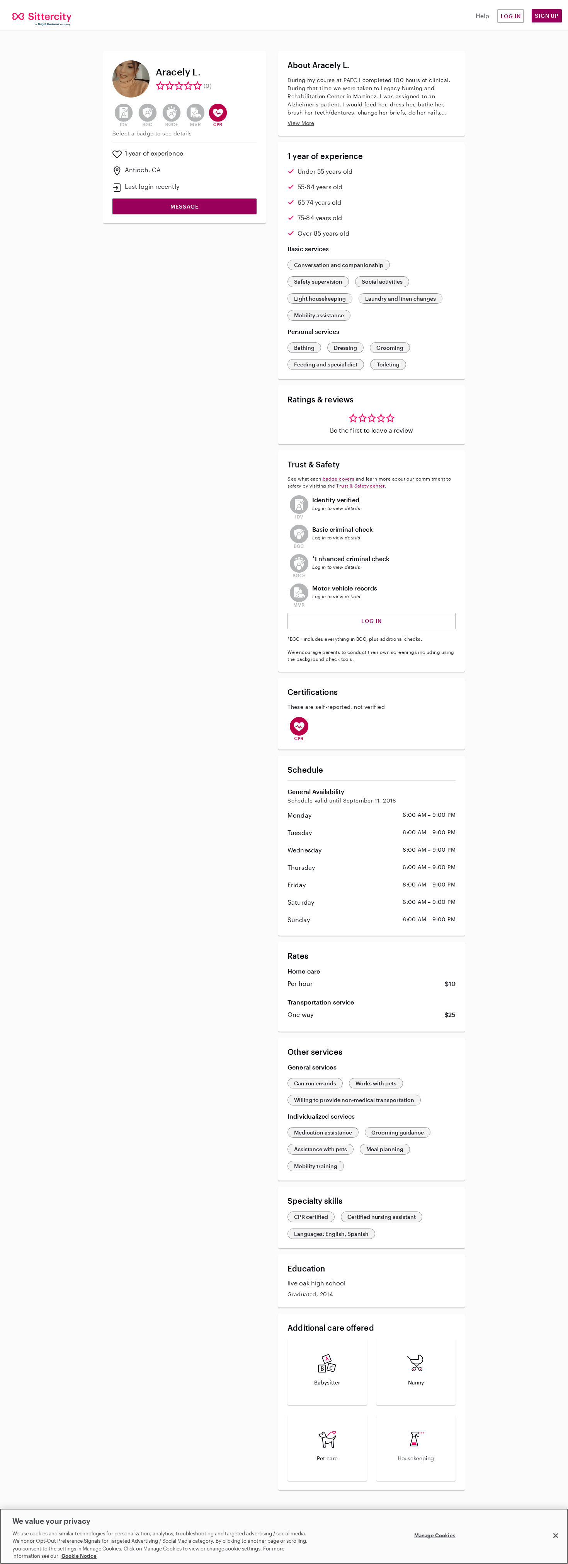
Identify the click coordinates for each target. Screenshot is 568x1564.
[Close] (555, 1535)
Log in (511, 16)
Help (482, 15)
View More (300, 123)
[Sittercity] (47, 17)
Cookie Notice (79, 1556)
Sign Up (547, 15)
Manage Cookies (435, 1535)
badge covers (339, 478)
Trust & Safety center (360, 485)
